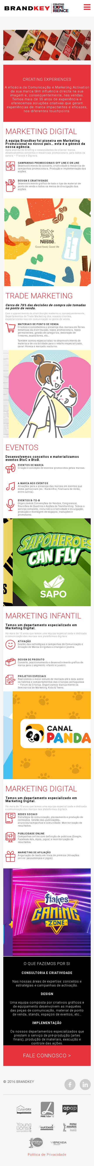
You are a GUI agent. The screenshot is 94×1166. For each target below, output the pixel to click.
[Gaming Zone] (47, 912)
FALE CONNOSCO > (47, 1056)
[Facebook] (69, 1084)
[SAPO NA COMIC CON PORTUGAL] (47, 562)
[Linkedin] (85, 1084)
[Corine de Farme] (47, 394)
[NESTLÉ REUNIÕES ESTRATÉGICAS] (47, 242)
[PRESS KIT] (47, 735)
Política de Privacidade (47, 1155)
